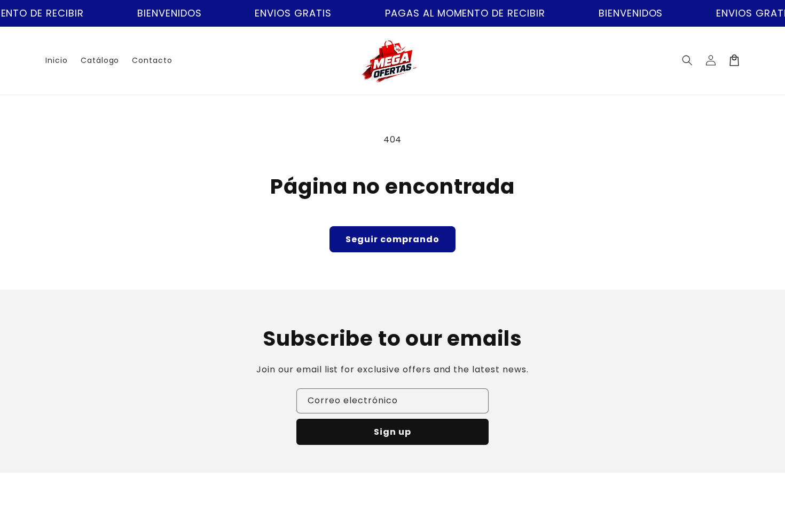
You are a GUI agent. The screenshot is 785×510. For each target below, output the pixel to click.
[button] (687, 60)
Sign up (392, 432)
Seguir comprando (392, 239)
